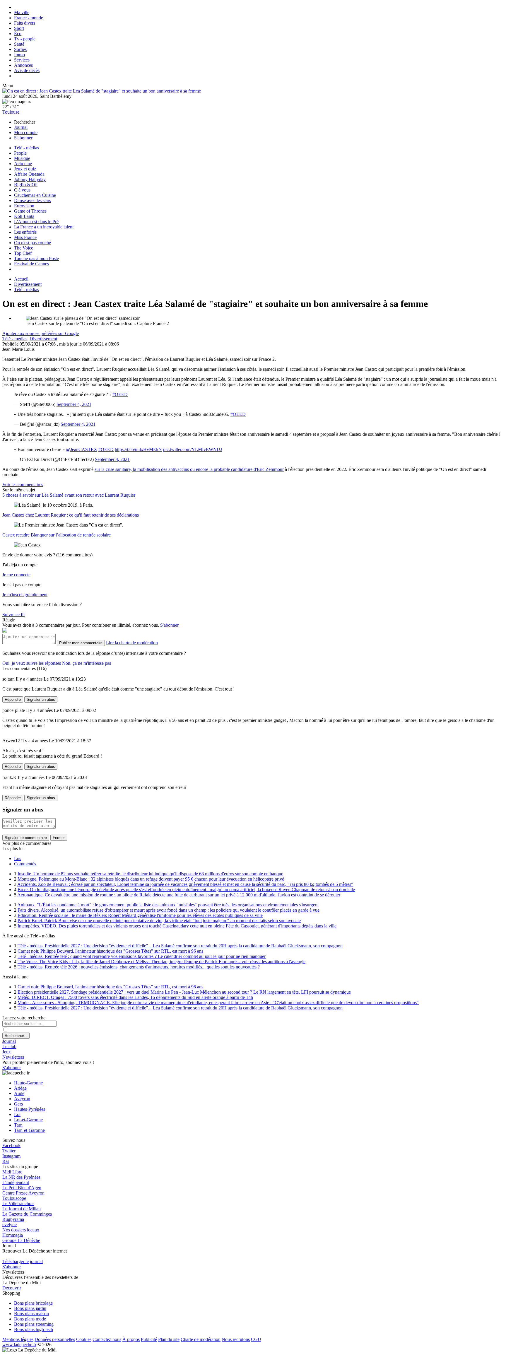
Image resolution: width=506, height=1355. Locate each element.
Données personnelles (55, 1339)
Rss (5, 1161)
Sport (19, 28)
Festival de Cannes (31, 263)
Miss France (25, 237)
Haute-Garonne (28, 1082)
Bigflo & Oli (25, 184)
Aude (19, 1093)
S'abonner (23, 137)
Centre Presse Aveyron (23, 1192)
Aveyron (22, 1098)
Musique (22, 158)
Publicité (149, 1339)
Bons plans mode (30, 1318)
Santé (19, 44)
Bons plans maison (31, 1313)
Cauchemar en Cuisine (35, 195)
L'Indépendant (15, 1182)
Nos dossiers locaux (20, 1229)
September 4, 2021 (74, 404)
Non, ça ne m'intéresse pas (86, 663)
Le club (9, 1046)
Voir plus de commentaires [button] (26, 843)
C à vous (22, 189)
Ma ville (21, 12)
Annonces (23, 65)
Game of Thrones (30, 211)
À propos (131, 1339)
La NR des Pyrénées (21, 1177)
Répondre (13, 699)
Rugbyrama (13, 1219)
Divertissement (28, 284)
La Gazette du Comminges (27, 1214)
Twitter (9, 1150)
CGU (256, 1339)
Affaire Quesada (29, 174)
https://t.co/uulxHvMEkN (138, 449)
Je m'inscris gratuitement (24, 594)
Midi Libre (12, 1171)
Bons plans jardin (30, 1308)
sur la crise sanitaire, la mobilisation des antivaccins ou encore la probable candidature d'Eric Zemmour (189, 469)
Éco (17, 33)
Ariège (20, 1088)
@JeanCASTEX (81, 449)
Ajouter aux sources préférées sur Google (40, 333)
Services (22, 59)
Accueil (21, 278)
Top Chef (23, 253)
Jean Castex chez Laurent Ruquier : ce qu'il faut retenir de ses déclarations (70, 514)
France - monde (28, 17)
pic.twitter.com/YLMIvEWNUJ (192, 449)
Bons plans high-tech (33, 1329)
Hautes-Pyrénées (29, 1109)
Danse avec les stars (32, 200)
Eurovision (24, 205)
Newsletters (13, 1057)
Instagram (11, 1156)
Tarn (18, 1124)
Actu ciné (23, 163)
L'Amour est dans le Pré (36, 221)
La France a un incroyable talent (43, 226)
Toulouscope (14, 1198)
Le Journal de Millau (21, 1208)
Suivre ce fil (13, 614)
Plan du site (169, 1339)
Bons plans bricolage (33, 1303)
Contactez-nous (107, 1339)
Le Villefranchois (18, 1203)
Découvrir (11, 1287)
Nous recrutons (236, 1339)
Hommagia (12, 1235)
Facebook (11, 1145)
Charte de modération (200, 1339)
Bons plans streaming (34, 1324)
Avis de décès (27, 70)
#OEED (120, 394)
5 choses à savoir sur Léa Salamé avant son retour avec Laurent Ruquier (68, 495)
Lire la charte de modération (132, 642)
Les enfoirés (25, 232)
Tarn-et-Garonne (29, 1130)
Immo (19, 54)
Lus (17, 858)
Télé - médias (26, 147)
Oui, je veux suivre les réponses (31, 663)
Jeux (6, 1051)
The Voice (23, 247)
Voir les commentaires (22, 484)
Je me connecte (16, 574)
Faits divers (24, 22)
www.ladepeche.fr (19, 1344)
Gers (18, 1103)
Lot (17, 1114)
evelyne (9, 1224)
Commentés (25, 863)
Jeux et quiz (25, 168)
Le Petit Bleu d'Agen (21, 1187)
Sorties (20, 49)
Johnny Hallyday (30, 179)
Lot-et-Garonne (28, 1119)
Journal (21, 127)
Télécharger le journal (22, 1261)
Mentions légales (17, 1339)
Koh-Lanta (24, 216)
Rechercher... (16, 1035)
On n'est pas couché (32, 242)
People (20, 153)
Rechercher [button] (24, 121)
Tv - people (24, 38)
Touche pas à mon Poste (36, 258)
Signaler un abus (41, 699)
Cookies (83, 1339)
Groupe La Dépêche (21, 1240)
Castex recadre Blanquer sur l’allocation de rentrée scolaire (56, 534)
